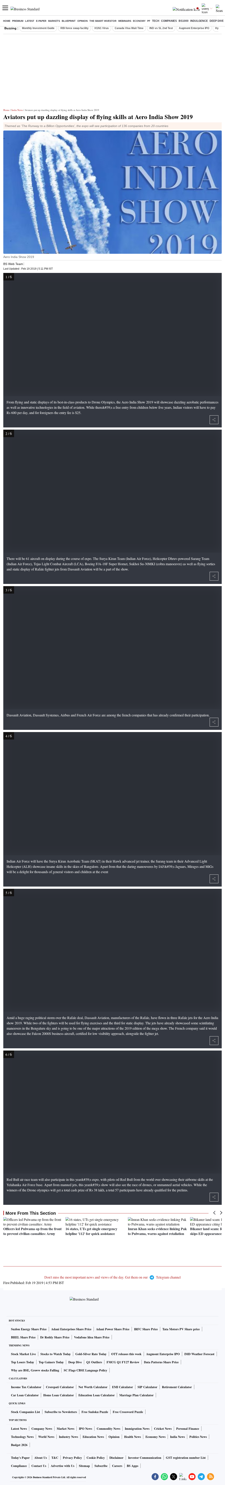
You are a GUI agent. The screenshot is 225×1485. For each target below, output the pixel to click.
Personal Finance (187, 1428)
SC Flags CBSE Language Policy (85, 1370)
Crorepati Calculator (60, 1387)
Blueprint (69, 21)
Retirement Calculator (177, 1387)
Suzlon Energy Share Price (29, 1329)
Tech (155, 20)
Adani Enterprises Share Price (71, 1329)
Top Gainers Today (51, 1362)
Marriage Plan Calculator (136, 1395)
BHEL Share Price (23, 1337)
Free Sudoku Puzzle (95, 1412)
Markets (54, 21)
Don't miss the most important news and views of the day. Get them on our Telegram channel (112, 1277)
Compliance (19, 1465)
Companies (169, 20)
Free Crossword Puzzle (128, 1412)
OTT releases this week (126, 1354)
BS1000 (184, 20)
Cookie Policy (96, 1457)
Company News (41, 1428)
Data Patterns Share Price (161, 1362)
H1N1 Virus (101, 28)
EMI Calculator (122, 1387)
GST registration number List (186, 1457)
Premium (17, 21)
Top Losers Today (22, 1362)
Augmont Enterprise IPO (194, 28)
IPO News (85, 1428)
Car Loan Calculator (25, 1395)
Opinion (82, 21)
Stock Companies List (25, 1412)
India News (17, 110)
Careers (117, 1465)
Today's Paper (20, 1457)
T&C (54, 1457)
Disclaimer (116, 1457)
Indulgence (199, 20)
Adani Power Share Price (112, 1329)
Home (6, 21)
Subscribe (100, 1465)
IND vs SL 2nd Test (161, 28)
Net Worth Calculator (92, 1387)
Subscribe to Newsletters (61, 1412)
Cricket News (163, 1428)
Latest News (19, 1428)
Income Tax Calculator (26, 1387)
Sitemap (84, 1465)
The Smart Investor (102, 21)
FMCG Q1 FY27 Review (123, 1362)
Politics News (198, 1436)
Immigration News (137, 1428)
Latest (29, 21)
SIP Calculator (147, 1387)
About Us (40, 1457)
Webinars (124, 21)
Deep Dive (217, 20)
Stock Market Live (23, 1354)
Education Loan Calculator (96, 1395)
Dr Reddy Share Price (54, 1337)
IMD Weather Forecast (199, 1354)
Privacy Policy (72, 1457)
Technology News (22, 1436)
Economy (139, 21)
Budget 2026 (19, 1445)
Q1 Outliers (94, 1362)
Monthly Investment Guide (38, 28)
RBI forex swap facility (74, 28)
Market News (65, 1428)
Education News (93, 1436)
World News (46, 1436)
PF (148, 21)
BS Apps (132, 1465)
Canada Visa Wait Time (129, 28)
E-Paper (41, 21)
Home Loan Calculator (58, 1395)
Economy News (155, 1436)
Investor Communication (144, 1457)
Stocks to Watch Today (55, 1354)
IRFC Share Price (146, 1329)
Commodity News (108, 1428)
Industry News (68, 1436)
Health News (132, 1436)
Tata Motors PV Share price (181, 1329)
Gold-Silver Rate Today (91, 1354)
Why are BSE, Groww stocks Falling (35, 1370)
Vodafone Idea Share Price (91, 1337)
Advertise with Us (62, 1465)
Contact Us (38, 1465)
